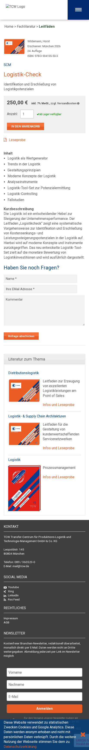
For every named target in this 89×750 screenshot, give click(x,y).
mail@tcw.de (21, 566)
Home (8, 26)
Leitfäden (47, 26)
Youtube (13, 587)
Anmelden (44, 709)
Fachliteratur (26, 26)
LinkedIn (13, 595)
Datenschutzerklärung (20, 747)
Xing (11, 591)
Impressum (11, 618)
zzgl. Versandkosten (64, 103)
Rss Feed (14, 599)
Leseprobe (17, 140)
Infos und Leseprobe (59, 405)
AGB (6, 622)
